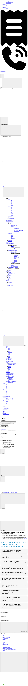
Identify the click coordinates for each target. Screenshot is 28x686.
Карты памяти (15, 256)
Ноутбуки (9, 222)
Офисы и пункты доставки (9, 6)
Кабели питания (10, 377)
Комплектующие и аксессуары (10, 243)
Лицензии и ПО (8, 372)
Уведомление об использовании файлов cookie (9, 649)
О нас (6, 5)
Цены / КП (7, 1)
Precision (12, 236)
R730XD (12, 213)
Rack (9, 206)
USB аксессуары (10, 382)
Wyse (11, 237)
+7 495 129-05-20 (3, 70)
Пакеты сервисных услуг (9, 405)
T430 (11, 203)
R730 (11, 212)
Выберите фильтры (10, 423)
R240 (11, 208)
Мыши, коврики (10, 375)
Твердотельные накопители (12, 380)
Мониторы (7, 242)
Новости (9, 281)
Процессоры (12, 265)
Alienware (12, 234)
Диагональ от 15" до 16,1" (14, 224)
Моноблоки (10, 240)
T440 (9, 351)
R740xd (12, 214)
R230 (11, 207)
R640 (6, 394)
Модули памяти (13, 262)
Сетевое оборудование (9, 358)
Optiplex (12, 235)
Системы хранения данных (9, 220)
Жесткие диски (10, 378)
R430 (11, 209)
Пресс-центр (4, 7)
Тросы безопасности (16, 231)
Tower (6, 347)
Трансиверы (15, 260)
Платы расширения (16, 257)
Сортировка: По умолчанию (6, 440)
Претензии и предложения (6, 647)
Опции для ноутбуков (16, 229)
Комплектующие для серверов (12, 250)
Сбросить (3, 423)
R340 (6, 391)
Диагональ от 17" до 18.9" (14, 225)
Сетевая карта (15, 259)
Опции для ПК (13, 238)
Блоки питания (16, 254)
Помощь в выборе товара (9, 2)
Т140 (11, 204)
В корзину (3, 475)
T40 (11, 202)
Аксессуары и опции (13, 252)
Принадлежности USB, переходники (13, 267)
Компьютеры (10, 233)
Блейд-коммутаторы (11, 218)
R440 (11, 210)
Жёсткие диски (16, 255)
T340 (9, 349)
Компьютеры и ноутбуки (9, 221)
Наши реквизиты (5, 644)
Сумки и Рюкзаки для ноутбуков (18, 230)
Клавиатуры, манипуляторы (12, 244)
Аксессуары (12, 226)
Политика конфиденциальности (7, 648)
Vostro (9, 368)
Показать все (12, 205)
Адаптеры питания (16, 228)
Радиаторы (15, 258)
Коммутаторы (5, 409)
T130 (11, 200)
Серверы (7, 197)
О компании (4, 4)
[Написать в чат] (14, 662)
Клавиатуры (12, 246)
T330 (11, 201)
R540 (11, 211)
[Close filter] (5, 420)
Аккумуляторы (16, 227)
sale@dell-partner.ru (3, 71)
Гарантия (7, 3)
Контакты (4, 8)
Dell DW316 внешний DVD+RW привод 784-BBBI (10, 492)
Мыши (14, 248)
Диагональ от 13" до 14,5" (9, 397)
